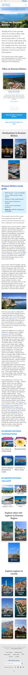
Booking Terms (18, 652)
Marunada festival (20, 449)
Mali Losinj (19, 407)
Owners (11, 656)
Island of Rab (14, 410)
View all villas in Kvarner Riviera (14, 115)
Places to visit (7, 456)
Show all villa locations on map (14, 123)
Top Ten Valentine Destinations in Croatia (7, 470)
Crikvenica (5, 334)
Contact (17, 656)
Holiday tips (7, 437)
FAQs (22, 654)
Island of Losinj (9, 405)
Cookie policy (16, 654)
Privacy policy (7, 654)
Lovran (7, 255)
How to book (9, 652)
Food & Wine (20, 437)
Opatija (23, 254)
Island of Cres (13, 318)
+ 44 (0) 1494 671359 (15, 648)
